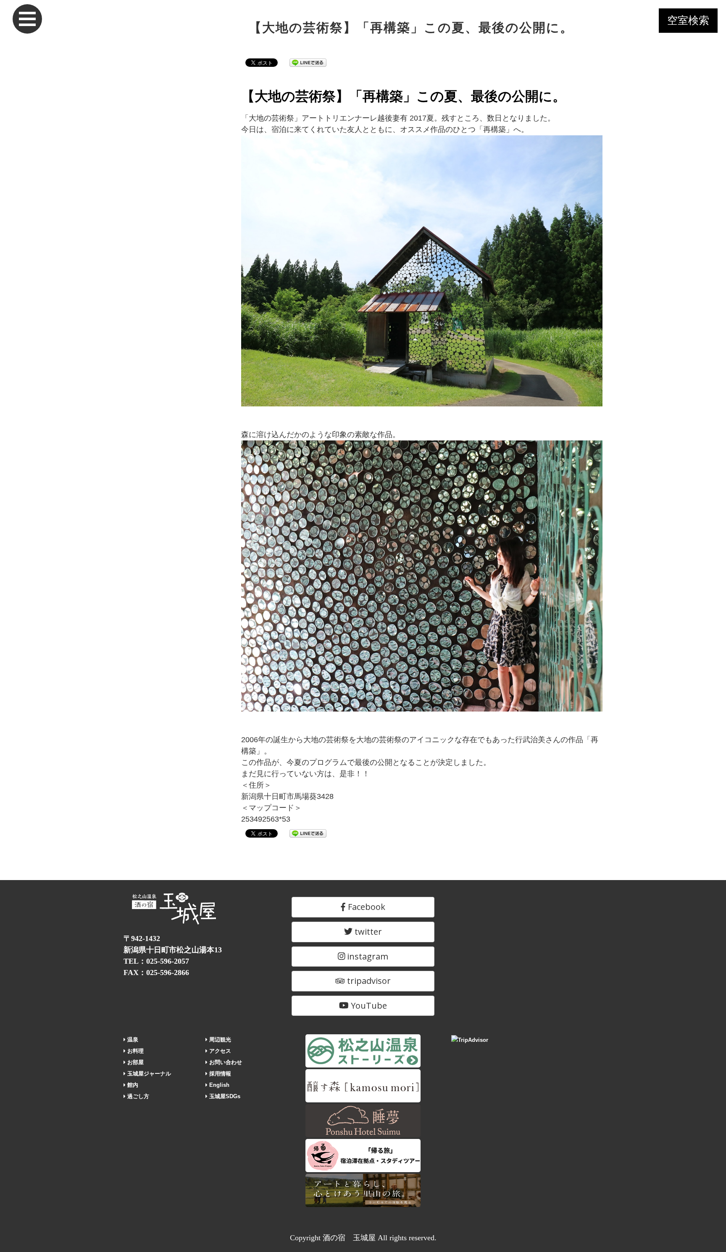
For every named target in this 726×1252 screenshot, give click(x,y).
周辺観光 (219, 1039)
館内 (132, 1085)
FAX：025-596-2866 (156, 972)
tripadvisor (368, 980)
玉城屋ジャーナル (148, 1073)
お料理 (135, 1051)
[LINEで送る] (307, 62)
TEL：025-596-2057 (156, 961)
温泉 (132, 1039)
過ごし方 (137, 1096)
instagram (366, 956)
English (218, 1085)
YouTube (368, 1005)
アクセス (219, 1051)
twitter (367, 931)
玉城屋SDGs (224, 1096)
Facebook (365, 906)
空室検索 (688, 20)
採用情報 (219, 1073)
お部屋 (135, 1062)
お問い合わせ (225, 1062)
